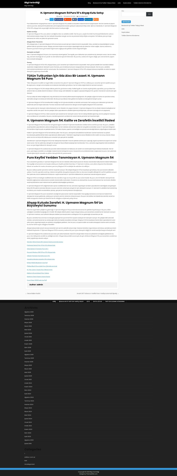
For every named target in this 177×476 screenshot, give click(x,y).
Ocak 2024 (28, 422)
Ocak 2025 (28, 379)
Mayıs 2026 (28, 323)
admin (60, 16)
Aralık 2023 (28, 426)
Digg (81, 19)
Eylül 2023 (27, 436)
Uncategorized (83, 16)
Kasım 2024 (28, 387)
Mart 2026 (27, 330)
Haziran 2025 (28, 362)
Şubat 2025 (28, 376)
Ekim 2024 (27, 390)
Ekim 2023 (27, 433)
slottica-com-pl (29, 457)
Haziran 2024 (28, 404)
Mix (97, 19)
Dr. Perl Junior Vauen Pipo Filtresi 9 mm (39, 270)
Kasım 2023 (28, 429)
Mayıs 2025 (28, 365)
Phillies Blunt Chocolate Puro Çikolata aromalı (42, 266)
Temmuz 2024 (29, 401)
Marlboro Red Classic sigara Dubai (38, 277)
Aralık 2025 (28, 340)
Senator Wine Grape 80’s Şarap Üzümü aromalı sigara (45, 242)
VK (75, 19)
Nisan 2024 (28, 411)
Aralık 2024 (28, 383)
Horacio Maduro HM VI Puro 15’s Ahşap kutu (41, 252)
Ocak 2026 (28, 337)
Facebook (59, 19)
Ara (123, 11)
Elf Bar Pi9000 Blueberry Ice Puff (37, 263)
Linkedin (89, 19)
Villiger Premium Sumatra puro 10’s (38, 256)
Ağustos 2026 (28, 312)
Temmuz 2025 (29, 358)
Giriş (89, 3)
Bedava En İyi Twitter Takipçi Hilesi (104, 3)
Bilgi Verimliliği (32, 2)
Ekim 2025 (27, 347)
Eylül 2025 (27, 351)
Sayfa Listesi (127, 3)
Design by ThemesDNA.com (88, 474)
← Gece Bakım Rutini (32, 293)
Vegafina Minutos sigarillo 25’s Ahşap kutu (41, 259)
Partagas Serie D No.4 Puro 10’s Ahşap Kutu (41, 245)
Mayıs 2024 (28, 408)
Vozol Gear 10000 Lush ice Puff (37, 280)
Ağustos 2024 (29, 397)
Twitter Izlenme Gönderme (142, 3)
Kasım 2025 (28, 344)
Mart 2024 (27, 415)
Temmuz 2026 (29, 315)
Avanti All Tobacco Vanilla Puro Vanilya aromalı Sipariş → (98, 293)
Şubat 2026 (28, 333)
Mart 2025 (27, 372)
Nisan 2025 (28, 369)
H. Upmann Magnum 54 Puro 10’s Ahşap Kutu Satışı (72, 13)
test (25, 461)
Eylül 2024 (27, 394)
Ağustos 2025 (28, 355)
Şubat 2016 (28, 443)
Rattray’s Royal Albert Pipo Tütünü (38, 273)
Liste (119, 3)
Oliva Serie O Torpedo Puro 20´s (37, 249)
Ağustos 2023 (28, 440)
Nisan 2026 (28, 326)
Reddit (69, 19)
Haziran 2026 (28, 319)
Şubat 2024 (28, 419)
